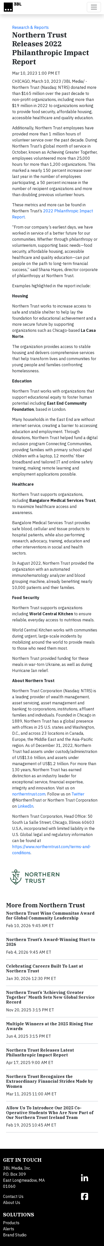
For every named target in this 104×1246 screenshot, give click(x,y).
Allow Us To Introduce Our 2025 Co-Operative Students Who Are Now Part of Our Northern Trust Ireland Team (49, 1112)
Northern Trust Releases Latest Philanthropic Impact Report (40, 1052)
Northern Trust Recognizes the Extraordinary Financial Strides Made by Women (49, 1081)
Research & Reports (30, 27)
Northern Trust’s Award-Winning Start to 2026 (50, 942)
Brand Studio (15, 1234)
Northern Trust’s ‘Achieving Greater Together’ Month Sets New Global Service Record (50, 997)
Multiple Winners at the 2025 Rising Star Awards (49, 1026)
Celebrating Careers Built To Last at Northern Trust (44, 968)
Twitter (77, 793)
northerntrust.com (28, 793)
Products (11, 1222)
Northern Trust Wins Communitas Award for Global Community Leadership (50, 916)
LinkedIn (25, 806)
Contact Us (13, 1196)
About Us (11, 1202)
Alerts (8, 1228)
